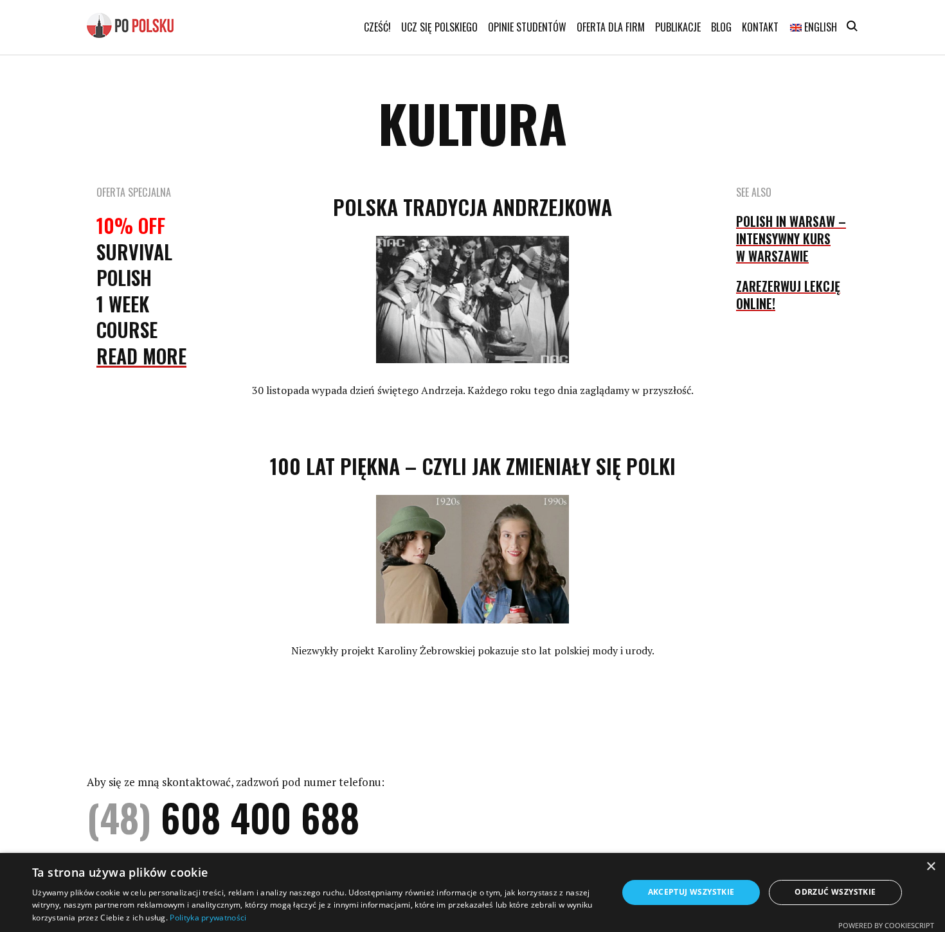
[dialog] (472, 892)
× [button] (930, 867)
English (819, 27)
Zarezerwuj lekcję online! (788, 294)
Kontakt (760, 27)
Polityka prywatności (208, 917)
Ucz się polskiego (439, 27)
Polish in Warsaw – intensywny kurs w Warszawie (791, 238)
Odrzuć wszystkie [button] (835, 891)
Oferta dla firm (611, 27)
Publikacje (678, 27)
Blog (721, 27)
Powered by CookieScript (886, 925)
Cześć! (377, 27)
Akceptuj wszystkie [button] (691, 891)
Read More (141, 355)
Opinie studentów (527, 27)
